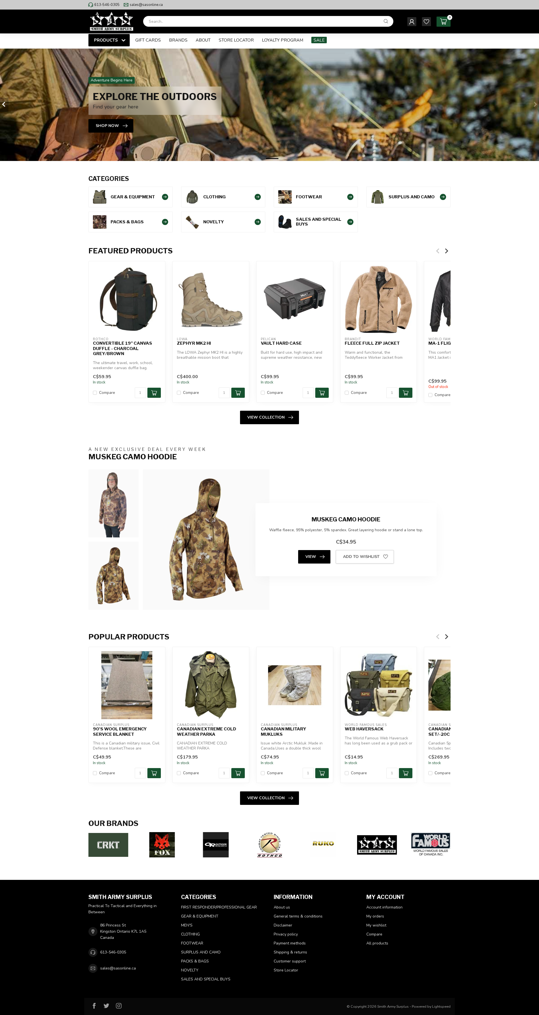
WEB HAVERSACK (364, 729)
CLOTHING (190, 934)
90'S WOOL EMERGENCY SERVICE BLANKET (120, 731)
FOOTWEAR (192, 943)
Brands (178, 40)
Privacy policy (286, 934)
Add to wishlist (361, 556)
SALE (319, 40)
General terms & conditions (298, 916)
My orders (375, 916)
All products (377, 943)
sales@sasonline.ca (146, 4)
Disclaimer (283, 925)
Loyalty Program (282, 40)
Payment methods (290, 943)
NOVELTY (189, 970)
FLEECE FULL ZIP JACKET (372, 343)
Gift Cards (148, 40)
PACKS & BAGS (195, 961)
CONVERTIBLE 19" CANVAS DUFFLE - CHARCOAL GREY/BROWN (122, 348)
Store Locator (236, 40)
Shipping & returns (290, 952)
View (310, 556)
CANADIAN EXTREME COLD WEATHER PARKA (206, 731)
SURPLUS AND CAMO (201, 952)
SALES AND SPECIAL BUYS (205, 979)
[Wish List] (426, 21)
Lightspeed (441, 1006)
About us (282, 907)
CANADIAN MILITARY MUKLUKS (283, 731)
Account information (384, 907)
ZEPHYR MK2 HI (194, 343)
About (203, 40)
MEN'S (187, 925)
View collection (266, 417)
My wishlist (376, 925)
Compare (107, 392)
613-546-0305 (107, 4)
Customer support (290, 961)
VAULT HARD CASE (281, 343)
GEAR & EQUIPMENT (199, 916)
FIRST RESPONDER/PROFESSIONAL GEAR (219, 907)
